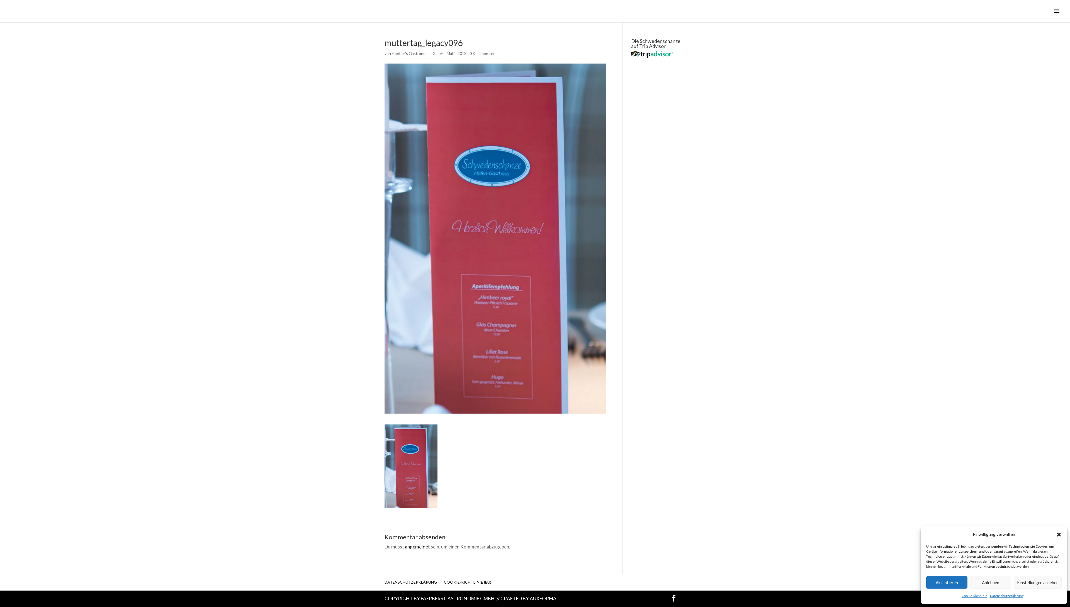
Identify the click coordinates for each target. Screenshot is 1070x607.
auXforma (543, 598)
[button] (1059, 534)
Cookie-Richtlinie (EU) (467, 582)
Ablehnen (990, 582)
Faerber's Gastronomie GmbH (418, 53)
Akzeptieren (947, 582)
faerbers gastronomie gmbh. (458, 598)
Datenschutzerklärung (1006, 596)
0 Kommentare (482, 53)
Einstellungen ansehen (1038, 582)
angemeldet (417, 547)
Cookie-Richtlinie (974, 596)
